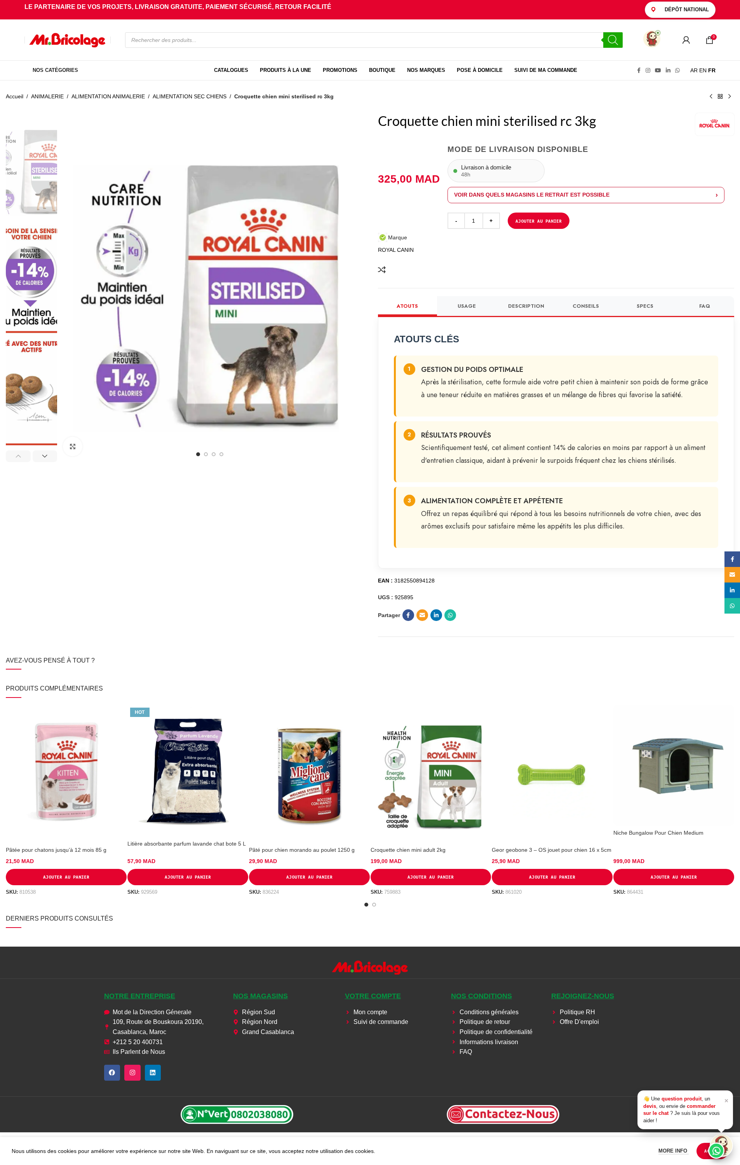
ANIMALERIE (47, 96)
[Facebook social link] (638, 70)
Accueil (14, 96)
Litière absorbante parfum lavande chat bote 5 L (186, 844)
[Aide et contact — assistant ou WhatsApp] (721, 1145)
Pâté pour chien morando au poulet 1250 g (302, 850)
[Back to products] (720, 96)
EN (703, 70)
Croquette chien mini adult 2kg (408, 850)
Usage (467, 306)
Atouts (407, 306)
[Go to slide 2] (206, 454)
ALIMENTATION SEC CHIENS (189, 96)
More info (673, 1151)
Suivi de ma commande (545, 70)
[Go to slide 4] (221, 454)
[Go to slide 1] (198, 454)
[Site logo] (67, 39)
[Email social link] (422, 615)
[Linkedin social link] (668, 70)
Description (526, 306)
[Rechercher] (613, 40)
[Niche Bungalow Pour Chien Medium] (673, 765)
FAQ (704, 306)
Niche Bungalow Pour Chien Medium (658, 833)
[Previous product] (711, 96)
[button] (18, 456)
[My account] (686, 40)
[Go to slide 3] (214, 454)
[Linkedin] (153, 1073)
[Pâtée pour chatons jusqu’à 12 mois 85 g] (66, 774)
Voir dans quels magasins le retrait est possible (531, 195)
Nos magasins (260, 996)
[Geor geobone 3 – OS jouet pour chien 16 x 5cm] (552, 774)
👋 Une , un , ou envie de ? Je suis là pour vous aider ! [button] (685, 1109)
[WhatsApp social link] (677, 70)
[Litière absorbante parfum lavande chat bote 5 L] (187, 771)
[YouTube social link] (658, 70)
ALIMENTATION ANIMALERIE (108, 96)
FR (712, 70)
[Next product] (729, 96)
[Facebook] (112, 1073)
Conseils (586, 306)
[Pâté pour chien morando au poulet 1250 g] (309, 774)
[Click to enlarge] (72, 446)
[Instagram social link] (648, 70)
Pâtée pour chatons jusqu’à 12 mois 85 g (56, 850)
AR (694, 70)
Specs (645, 306)
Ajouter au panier (538, 220)
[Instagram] (132, 1073)
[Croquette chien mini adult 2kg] (431, 774)
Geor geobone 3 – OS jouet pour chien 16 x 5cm (551, 850)
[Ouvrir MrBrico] (651, 39)
